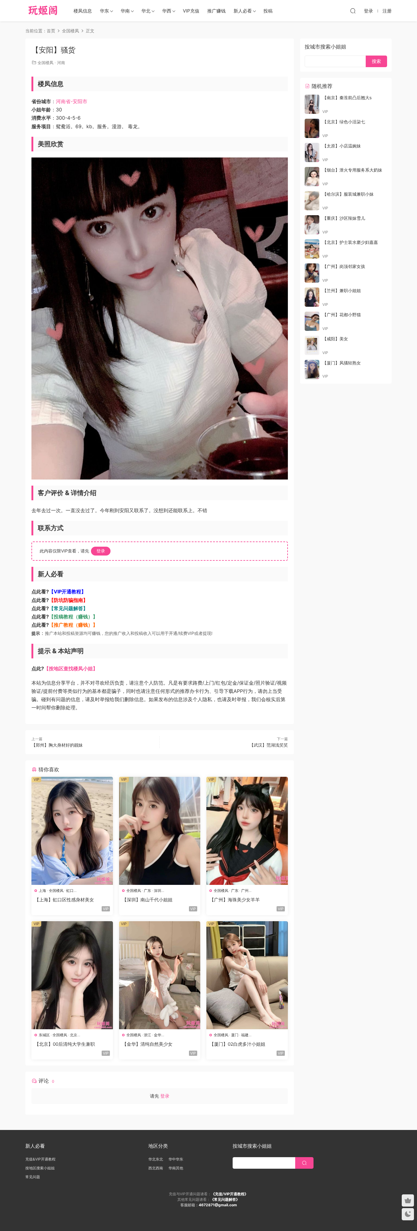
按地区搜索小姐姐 (40, 1168)
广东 (147, 890)
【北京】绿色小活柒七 (343, 121)
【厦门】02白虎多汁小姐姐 (237, 1044)
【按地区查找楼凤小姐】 (71, 668)
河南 (61, 62)
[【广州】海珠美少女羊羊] (247, 831)
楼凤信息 (83, 11)
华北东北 (155, 1159)
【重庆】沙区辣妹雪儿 (343, 218)
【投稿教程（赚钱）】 (73, 617)
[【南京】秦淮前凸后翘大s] (312, 104)
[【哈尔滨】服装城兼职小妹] (312, 200)
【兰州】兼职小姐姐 (341, 290)
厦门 (234, 1035)
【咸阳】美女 (335, 338)
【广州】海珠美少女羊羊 (234, 900)
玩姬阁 (42, 10)
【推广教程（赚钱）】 (73, 625)
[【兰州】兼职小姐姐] (312, 297)
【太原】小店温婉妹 (341, 145)
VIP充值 (191, 11)
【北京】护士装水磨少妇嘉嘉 (350, 242)
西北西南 (155, 1168)
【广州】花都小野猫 (341, 314)
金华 (157, 1035)
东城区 (44, 1035)
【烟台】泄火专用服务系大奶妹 (352, 169)
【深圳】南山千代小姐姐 (147, 900)
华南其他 (176, 1168)
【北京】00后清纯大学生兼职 (64, 1044)
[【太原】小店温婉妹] (312, 152)
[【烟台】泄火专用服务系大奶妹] (312, 176)
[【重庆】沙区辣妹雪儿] (312, 224)
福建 (244, 1035)
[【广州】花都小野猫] (312, 321)
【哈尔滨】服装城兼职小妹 (348, 194)
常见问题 (32, 1177)
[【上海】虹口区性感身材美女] (72, 831)
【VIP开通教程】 (67, 591)
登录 (100, 550)
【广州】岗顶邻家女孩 (343, 266)
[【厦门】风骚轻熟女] (312, 369)
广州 (244, 890)
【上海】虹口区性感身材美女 (64, 900)
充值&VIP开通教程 (40, 1159)
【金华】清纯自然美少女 (147, 1044)
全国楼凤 (45, 62)
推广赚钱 (216, 11)
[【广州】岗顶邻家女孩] (312, 273)
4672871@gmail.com (218, 1205)
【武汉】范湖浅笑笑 (268, 745)
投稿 (268, 11)
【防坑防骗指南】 (68, 600)
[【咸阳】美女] (312, 345)
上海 (42, 890)
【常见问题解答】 (68, 608)
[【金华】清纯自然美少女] (160, 975)
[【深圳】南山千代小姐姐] (160, 831)
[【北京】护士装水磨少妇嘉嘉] (312, 249)
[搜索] (353, 10)
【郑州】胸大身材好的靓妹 (57, 745)
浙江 (147, 1035)
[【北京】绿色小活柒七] (312, 128)
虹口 (70, 890)
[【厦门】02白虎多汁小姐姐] (247, 975)
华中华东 (176, 1159)
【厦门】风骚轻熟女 (341, 362)
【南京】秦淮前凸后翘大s (347, 97)
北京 (73, 1035)
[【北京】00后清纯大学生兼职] (72, 975)
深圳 (157, 890)
